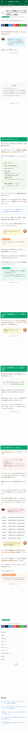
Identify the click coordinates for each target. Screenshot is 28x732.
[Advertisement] (14, 68)
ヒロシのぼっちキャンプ (18, 464)
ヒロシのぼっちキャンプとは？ (12, 95)
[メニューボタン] (1, 1)
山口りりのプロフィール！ (11, 88)
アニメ (4, 644)
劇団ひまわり (11, 168)
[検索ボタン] (26, 1)
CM (3, 635)
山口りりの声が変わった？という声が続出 (14, 90)
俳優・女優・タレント (8, 653)
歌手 (4, 656)
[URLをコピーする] (25, 25)
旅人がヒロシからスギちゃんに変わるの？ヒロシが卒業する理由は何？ (14, 578)
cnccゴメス (18, 271)
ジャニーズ (5, 650)
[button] (3, 25)
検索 (16, 664)
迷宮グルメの (7, 577)
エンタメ (4, 16)
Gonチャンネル (14, 1)
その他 (8, 16)
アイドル (5, 641)
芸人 (4, 659)
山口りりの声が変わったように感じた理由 (14, 93)
